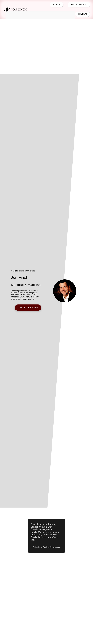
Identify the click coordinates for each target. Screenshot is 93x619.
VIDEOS (56, 5)
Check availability (28, 307)
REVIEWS (82, 14)
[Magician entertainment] (15, 9)
